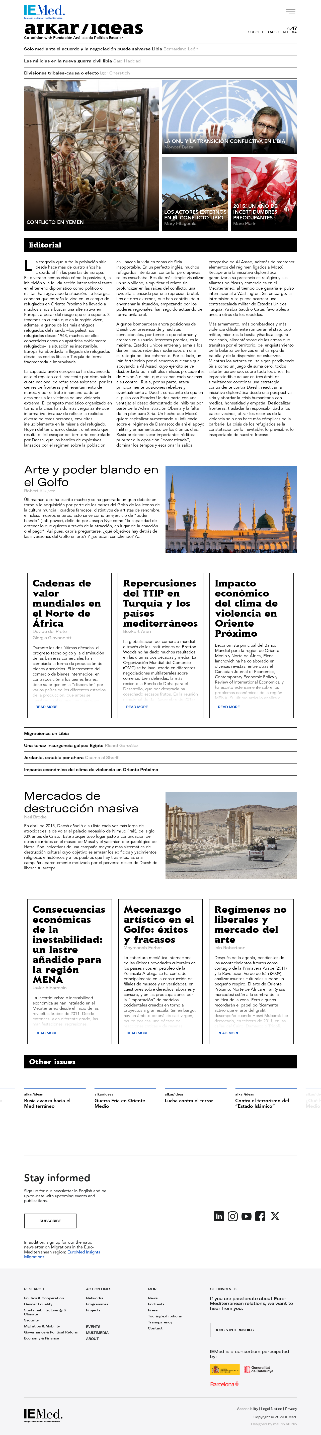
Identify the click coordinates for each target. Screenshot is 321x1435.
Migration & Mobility (42, 1326)
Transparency (160, 1322)
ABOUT (92, 1339)
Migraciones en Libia (46, 733)
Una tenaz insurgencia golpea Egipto (81, 745)
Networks (94, 1298)
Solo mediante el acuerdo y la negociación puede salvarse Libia (111, 48)
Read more (46, 707)
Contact (155, 1328)
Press (153, 1310)
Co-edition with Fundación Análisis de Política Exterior (73, 38)
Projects (93, 1310)
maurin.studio (285, 1424)
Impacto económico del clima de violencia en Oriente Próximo (91, 769)
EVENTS (93, 1327)
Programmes (97, 1304)
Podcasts (156, 1304)
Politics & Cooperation (44, 1298)
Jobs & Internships (234, 1330)
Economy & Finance (41, 1338)
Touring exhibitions (165, 1316)
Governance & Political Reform (51, 1332)
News (153, 1298)
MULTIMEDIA (97, 1333)
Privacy (291, 1409)
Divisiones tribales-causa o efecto (77, 72)
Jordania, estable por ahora (71, 757)
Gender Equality (38, 1304)
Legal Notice (271, 1409)
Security (31, 1320)
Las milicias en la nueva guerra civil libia (82, 60)
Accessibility (247, 1409)
